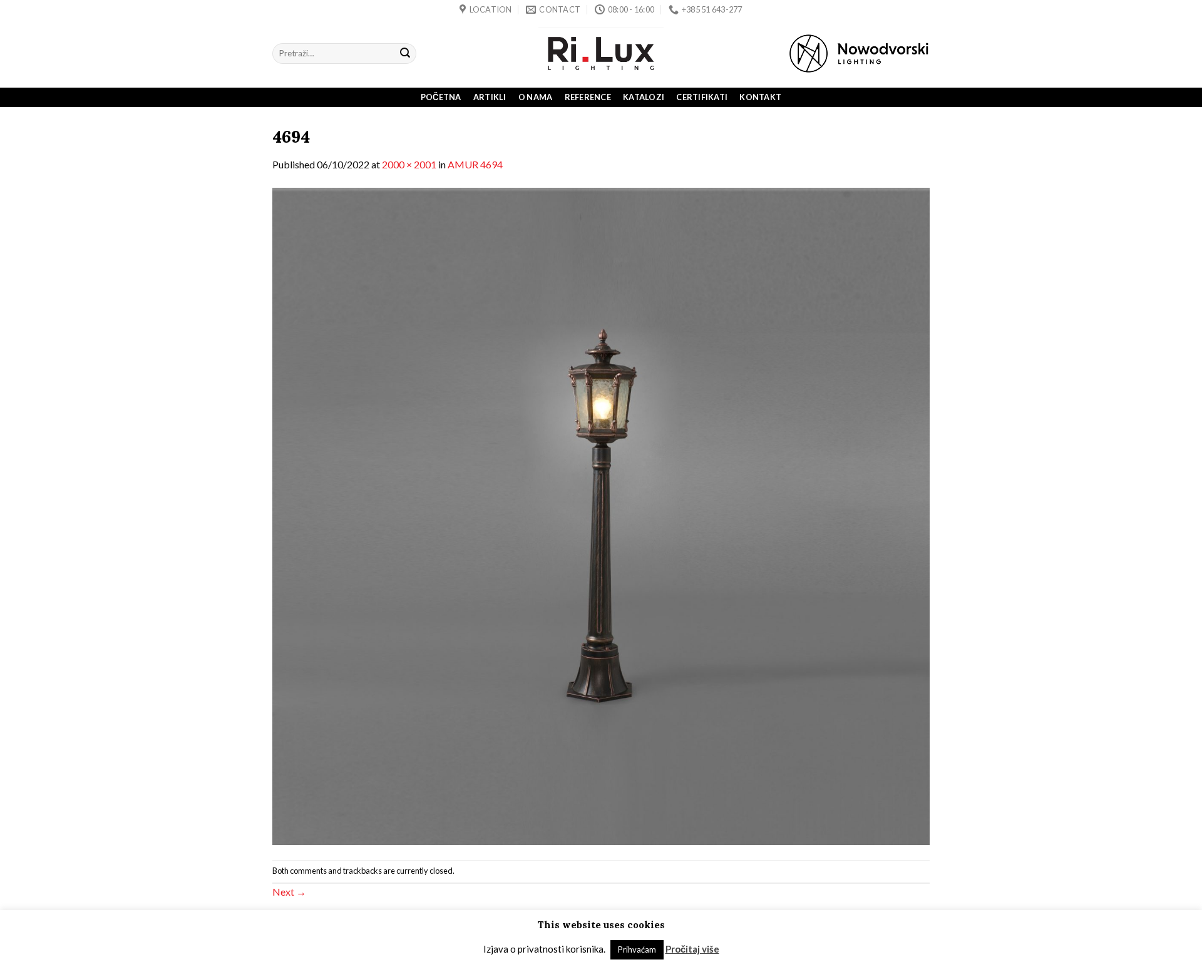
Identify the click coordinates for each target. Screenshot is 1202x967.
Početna (441, 97)
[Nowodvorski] (859, 53)
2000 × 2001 (409, 164)
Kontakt (760, 97)
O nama (535, 97)
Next (289, 892)
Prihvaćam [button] (637, 949)
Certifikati (701, 97)
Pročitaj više (692, 948)
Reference (588, 97)
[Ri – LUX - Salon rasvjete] (601, 53)
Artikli (489, 97)
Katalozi (643, 97)
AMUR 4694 (475, 164)
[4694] (601, 515)
